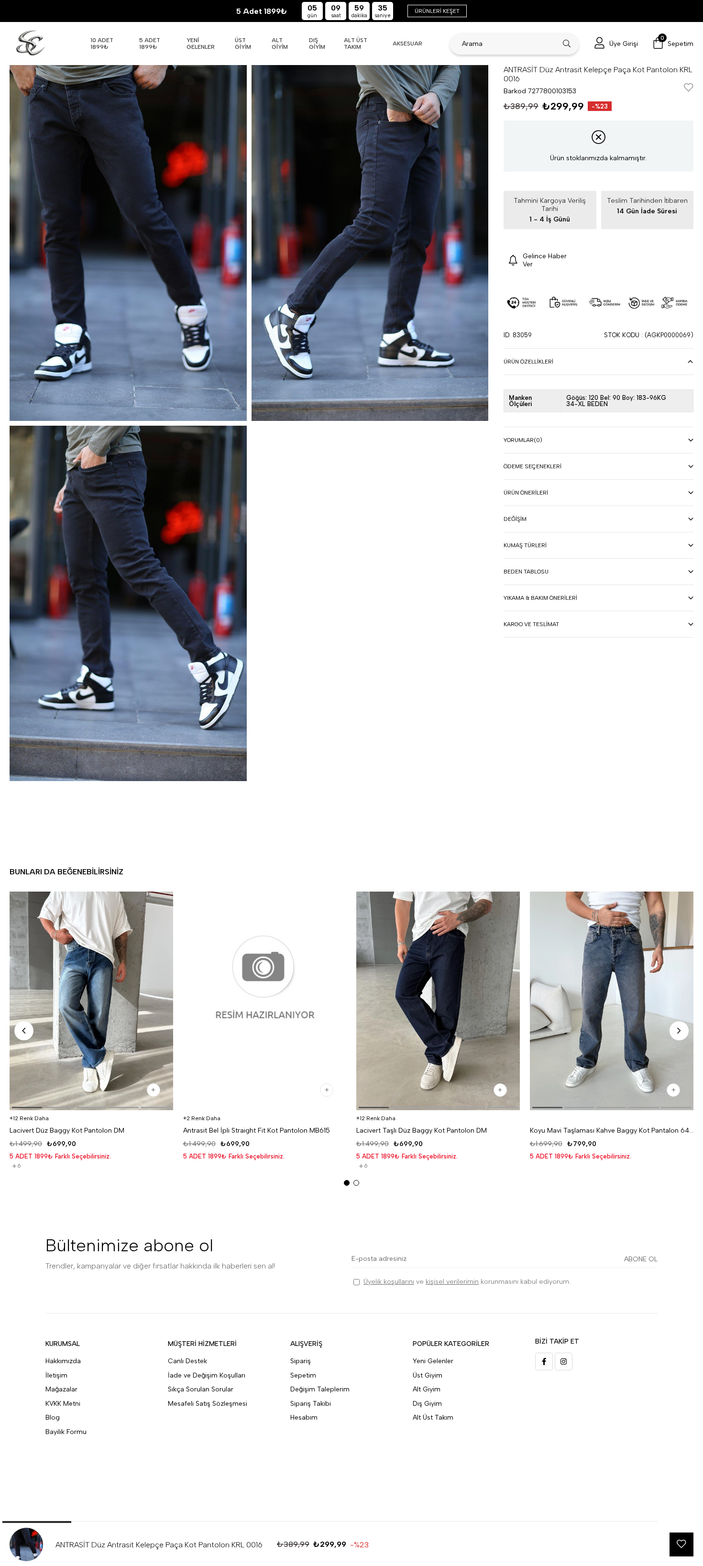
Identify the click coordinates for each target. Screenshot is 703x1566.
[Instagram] (563, 1361)
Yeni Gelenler (433, 1361)
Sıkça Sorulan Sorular (200, 1389)
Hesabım (304, 1417)
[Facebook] (544, 1361)
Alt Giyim (426, 1389)
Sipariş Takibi (310, 1404)
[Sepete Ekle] (153, 1090)
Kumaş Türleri (525, 545)
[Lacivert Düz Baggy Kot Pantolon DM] (92, 1001)
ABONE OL (641, 1259)
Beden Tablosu (526, 571)
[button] (27, 1107)
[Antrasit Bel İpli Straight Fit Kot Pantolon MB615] (265, 1001)
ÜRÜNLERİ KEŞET (437, 11)
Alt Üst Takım (433, 1417)
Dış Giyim (427, 1404)
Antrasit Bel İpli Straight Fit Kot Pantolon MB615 (256, 1130)
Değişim (515, 519)
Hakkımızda (63, 1361)
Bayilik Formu (66, 1432)
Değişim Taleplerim (320, 1389)
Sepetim (303, 1375)
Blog (52, 1417)
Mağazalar (61, 1389)
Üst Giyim (427, 1375)
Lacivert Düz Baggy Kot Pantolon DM (67, 1130)
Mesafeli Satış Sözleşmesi (207, 1404)
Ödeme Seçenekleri (532, 466)
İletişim (56, 1375)
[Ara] (567, 43)
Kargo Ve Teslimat (531, 624)
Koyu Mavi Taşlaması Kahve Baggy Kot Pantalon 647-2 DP (612, 1130)
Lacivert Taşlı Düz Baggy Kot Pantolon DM (421, 1130)
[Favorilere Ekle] (688, 88)
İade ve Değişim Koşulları (206, 1375)
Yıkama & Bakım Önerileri (540, 598)
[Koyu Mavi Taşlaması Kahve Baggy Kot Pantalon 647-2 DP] (612, 1001)
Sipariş (300, 1361)
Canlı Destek (187, 1361)
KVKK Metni (62, 1404)
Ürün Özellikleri (528, 361)
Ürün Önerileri (526, 492)
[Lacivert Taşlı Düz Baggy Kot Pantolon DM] (438, 1001)
